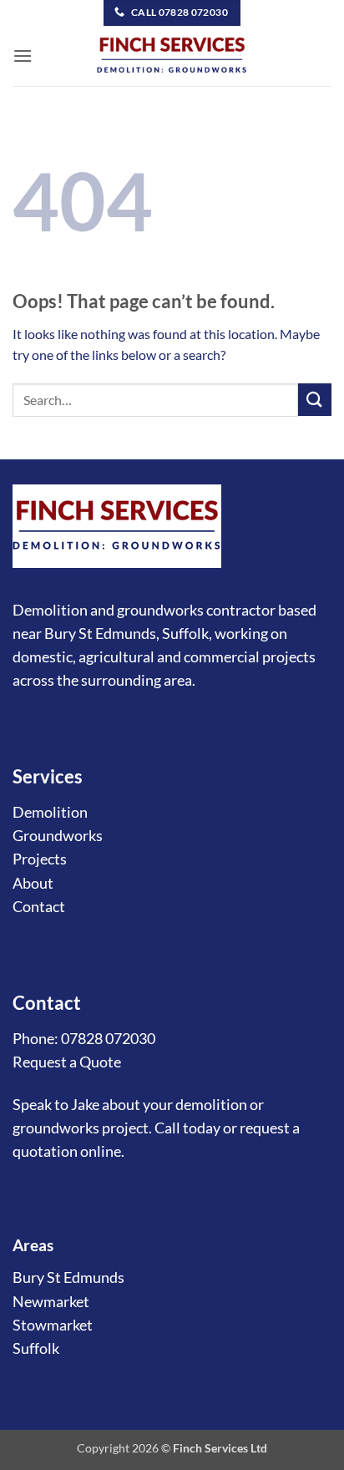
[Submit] (314, 399)
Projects (40, 859)
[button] (23, 55)
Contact (39, 906)
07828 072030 (108, 1038)
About (33, 883)
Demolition (50, 812)
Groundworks (58, 835)
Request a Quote (67, 1062)
